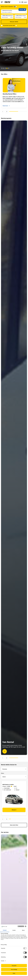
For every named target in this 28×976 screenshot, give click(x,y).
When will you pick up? (8, 15)
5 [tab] (8, 68)
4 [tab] (6, 68)
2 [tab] (3, 68)
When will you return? (21, 15)
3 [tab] (5, 68)
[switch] (15, 6)
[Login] (20, 2)
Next (6, 111)
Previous (2, 111)
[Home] (7, 2)
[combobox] (14, 12)
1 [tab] (1, 68)
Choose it (14, 809)
